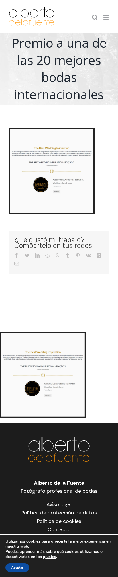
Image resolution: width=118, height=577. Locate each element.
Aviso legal (59, 504)
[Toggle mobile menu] (106, 17)
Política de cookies (59, 521)
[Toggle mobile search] (95, 17)
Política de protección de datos (59, 512)
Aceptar (17, 567)
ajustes (49, 557)
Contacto (59, 529)
